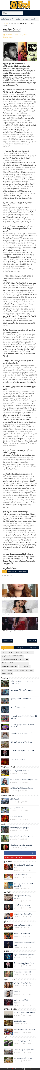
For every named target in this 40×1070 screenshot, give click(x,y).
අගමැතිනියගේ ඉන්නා (22, 905)
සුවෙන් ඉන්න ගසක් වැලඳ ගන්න (17, 19)
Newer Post (7, 641)
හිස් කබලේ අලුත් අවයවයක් (22, 751)
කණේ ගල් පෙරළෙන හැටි (21, 733)
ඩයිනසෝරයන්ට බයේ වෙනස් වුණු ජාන (23, 682)
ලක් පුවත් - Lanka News (24, 652)
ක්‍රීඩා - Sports (25, 666)
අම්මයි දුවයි (6, 614)
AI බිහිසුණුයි (14, 799)
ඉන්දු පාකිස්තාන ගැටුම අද (23, 925)
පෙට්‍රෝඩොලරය (20, 1021)
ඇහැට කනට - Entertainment (18, 23)
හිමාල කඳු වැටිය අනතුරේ (19, 828)
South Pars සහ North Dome (24, 1012)
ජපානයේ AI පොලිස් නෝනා (22, 690)
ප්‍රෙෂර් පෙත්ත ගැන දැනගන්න (24, 955)
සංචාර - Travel (7, 673)
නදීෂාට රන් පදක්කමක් (22, 934)
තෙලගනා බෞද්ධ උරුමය (23, 1058)
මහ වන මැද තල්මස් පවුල (23, 1041)
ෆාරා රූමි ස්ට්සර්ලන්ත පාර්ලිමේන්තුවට (24, 779)
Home (5, 23)
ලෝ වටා (33, 648)
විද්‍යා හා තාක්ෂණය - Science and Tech (15, 659)
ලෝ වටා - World (8, 652)
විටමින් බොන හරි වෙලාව (21, 742)
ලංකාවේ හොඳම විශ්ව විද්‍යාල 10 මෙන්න (24, 717)
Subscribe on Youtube (14, 857)
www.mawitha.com (30, 1069)
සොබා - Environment (9, 666)
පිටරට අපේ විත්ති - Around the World (15, 663)
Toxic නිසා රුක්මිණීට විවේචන (12, 631)
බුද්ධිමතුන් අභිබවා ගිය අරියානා (21, 788)
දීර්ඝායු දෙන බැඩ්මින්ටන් (21, 699)
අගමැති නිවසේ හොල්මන (23, 914)
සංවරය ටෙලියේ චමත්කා (10, 598)
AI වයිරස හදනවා (18, 707)
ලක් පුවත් (19, 648)
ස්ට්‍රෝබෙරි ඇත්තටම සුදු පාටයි (21, 845)
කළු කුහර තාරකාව (18, 759)
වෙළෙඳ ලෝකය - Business (24, 670)
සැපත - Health (7, 670)
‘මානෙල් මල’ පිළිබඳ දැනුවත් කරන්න (22, 726)
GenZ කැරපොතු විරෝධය (19, 771)
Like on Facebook (12, 853)
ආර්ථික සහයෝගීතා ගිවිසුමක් (24, 1030)
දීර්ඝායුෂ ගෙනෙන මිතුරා (22, 972)
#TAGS (7, 648)
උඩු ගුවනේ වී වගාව (17, 808)
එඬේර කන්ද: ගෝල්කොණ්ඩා (24, 1049)
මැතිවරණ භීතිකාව (20, 875)
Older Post (32, 641)
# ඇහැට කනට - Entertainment (17, 572)
